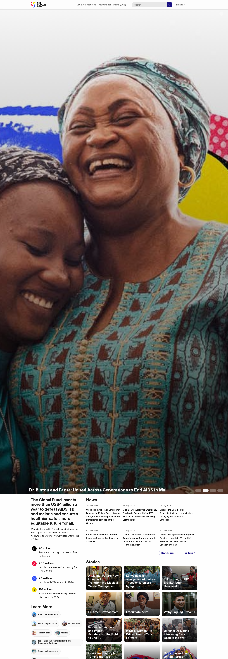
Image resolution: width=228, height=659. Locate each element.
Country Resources (86, 4)
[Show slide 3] (213, 490)
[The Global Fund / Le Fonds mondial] (39, 4)
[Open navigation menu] (195, 4)
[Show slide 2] (206, 490)
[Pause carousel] (221, 14)
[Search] (169, 4)
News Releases (168, 553)
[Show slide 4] (220, 490)
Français (180, 4)
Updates (189, 553)
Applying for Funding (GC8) (112, 4)
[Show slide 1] (198, 490)
